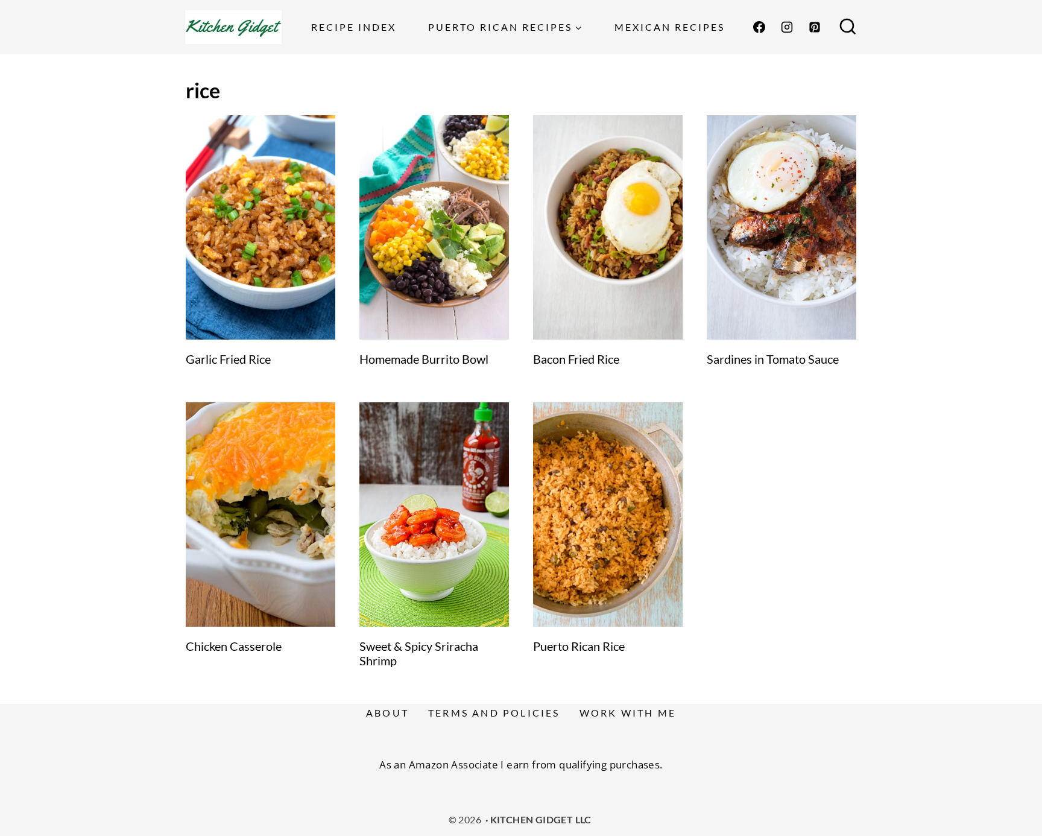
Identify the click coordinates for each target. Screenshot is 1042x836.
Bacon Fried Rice (576, 359)
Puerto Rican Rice (579, 646)
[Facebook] (759, 27)
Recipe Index (353, 27)
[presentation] (260, 227)
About (387, 712)
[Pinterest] (815, 27)
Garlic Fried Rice (228, 359)
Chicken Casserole (234, 646)
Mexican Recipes (669, 27)
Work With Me (627, 712)
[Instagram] (787, 27)
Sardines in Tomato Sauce (773, 359)
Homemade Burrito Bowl (423, 359)
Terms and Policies (494, 712)
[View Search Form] (847, 27)
